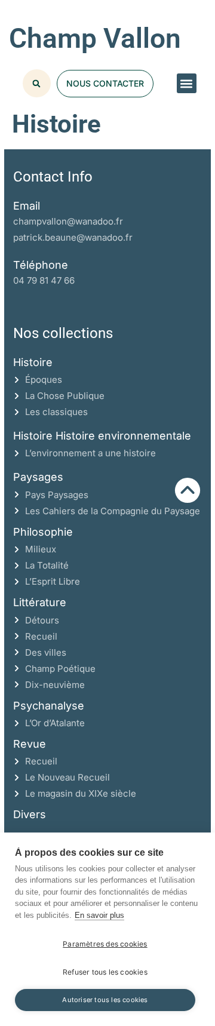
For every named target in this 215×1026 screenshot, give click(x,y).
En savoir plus (99, 915)
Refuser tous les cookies (105, 971)
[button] (186, 83)
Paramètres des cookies (105, 943)
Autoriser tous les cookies (105, 1000)
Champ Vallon (95, 38)
